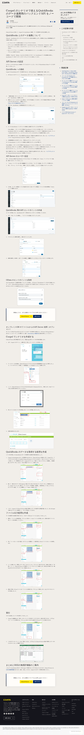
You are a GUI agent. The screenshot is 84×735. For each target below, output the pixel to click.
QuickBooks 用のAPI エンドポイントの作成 (70, 42)
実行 (63, 58)
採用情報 (53, 714)
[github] (11, 713)
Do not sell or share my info (76, 731)
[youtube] (9, 713)
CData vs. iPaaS (45, 712)
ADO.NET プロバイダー (26, 707)
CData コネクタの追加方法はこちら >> (16, 103)
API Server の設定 (66, 35)
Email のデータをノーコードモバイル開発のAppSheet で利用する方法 (69, 96)
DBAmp (33, 708)
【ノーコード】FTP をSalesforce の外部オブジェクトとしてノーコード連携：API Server (70, 104)
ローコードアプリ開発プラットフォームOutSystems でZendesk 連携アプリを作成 (70, 87)
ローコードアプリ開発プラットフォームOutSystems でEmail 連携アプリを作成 (70, 92)
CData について (55, 702)
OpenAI (73, 713)
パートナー (44, 710)
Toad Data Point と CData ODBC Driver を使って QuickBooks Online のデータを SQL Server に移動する (69, 72)
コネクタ (43, 702)
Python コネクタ (25, 709)
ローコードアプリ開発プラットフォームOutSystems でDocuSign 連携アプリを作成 (70, 82)
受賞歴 (53, 708)
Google (73, 707)
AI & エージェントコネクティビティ (46, 708)
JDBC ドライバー (25, 704)
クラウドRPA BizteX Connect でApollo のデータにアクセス (69, 113)
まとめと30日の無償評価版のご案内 (69, 60)
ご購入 (66, 2)
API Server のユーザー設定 (69, 39)
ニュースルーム (55, 706)
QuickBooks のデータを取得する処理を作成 (69, 53)
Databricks (74, 705)
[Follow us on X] (52, 21)
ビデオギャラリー (65, 714)
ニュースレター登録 (66, 710)
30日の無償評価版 (10, 669)
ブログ (63, 706)
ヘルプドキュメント (50, 151)
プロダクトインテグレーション (46, 705)
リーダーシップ (55, 710)
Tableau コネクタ (25, 719)
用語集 (63, 712)
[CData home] (6, 2)
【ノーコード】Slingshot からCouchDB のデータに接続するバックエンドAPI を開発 (69, 77)
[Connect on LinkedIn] (54, 21)
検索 (69, 2)
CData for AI (53, 2)
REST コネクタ (25, 713)
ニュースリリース (55, 704)
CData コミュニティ (66, 702)
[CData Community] (13, 713)
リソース (63, 708)
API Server (24, 711)
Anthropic (74, 703)
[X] (7, 713)
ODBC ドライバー (25, 702)
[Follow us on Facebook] (50, 21)
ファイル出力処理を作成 (67, 56)
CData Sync (34, 702)
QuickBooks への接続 (68, 37)
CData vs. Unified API (46, 714)
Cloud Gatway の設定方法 (33, 333)
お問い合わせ (76, 2)
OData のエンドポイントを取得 (70, 45)
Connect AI (34, 704)
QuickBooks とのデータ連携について (69, 32)
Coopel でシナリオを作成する (68, 50)
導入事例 (63, 704)
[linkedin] (4, 713)
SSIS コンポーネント (36, 706)
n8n (72, 711)
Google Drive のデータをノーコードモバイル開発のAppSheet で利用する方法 (70, 109)
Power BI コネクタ (25, 717)
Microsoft (74, 709)
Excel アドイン (25, 715)
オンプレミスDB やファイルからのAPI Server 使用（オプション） (70, 47)
